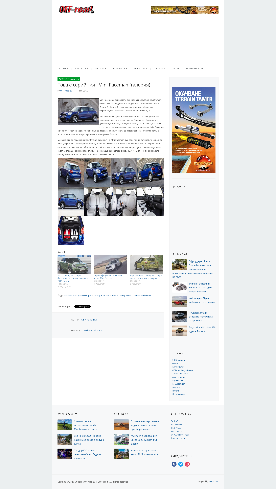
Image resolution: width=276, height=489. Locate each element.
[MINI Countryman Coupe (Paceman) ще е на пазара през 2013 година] (74, 264)
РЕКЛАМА (176, 427)
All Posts (98, 330)
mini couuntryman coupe (77, 295)
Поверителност (178, 438)
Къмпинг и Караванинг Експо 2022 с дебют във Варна (144, 439)
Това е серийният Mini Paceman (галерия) (103, 85)
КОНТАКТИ (176, 431)
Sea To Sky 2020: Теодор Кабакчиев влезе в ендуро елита (89, 439)
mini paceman (101, 295)
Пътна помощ (179, 394)
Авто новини (178, 377)
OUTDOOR (98, 69)
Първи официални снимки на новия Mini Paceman (108, 276)
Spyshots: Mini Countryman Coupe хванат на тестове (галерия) (146, 276)
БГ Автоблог (178, 383)
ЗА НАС (174, 421)
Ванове (176, 387)
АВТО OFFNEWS (180, 373)
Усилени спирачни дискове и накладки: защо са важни (200, 287)
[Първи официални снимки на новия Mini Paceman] (110, 264)
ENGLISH (176, 69)
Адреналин (177, 380)
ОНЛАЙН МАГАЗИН (194, 69)
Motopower (177, 366)
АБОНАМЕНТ (177, 424)
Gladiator (176, 363)
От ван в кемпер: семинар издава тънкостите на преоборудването (145, 425)
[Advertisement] (137, 41)
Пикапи (175, 390)
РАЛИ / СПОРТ (117, 69)
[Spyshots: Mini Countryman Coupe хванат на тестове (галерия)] (146, 264)
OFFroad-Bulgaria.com (182, 370)
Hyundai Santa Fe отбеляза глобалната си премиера (201, 316)
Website (88, 330)
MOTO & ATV (79, 69)
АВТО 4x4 (63, 79)
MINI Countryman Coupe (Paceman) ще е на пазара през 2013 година (72, 278)
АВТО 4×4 (61, 69)
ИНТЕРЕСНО (138, 69)
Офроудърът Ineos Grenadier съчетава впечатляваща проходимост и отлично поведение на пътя (192, 269)
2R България (178, 360)
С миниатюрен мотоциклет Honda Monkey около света (85, 425)
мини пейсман (142, 295)
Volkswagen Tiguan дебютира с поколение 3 (202, 302)
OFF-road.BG (66, 90)
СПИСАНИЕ (157, 69)
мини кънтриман (121, 295)
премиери (74, 79)
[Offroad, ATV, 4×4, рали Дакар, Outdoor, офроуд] (83, 9)
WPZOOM (213, 481)
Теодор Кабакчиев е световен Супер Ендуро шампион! (87, 454)
